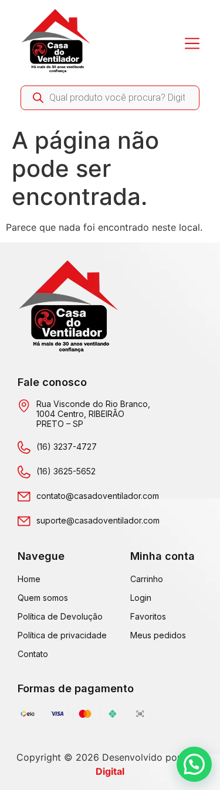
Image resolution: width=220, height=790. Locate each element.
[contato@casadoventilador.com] (24, 496)
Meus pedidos (158, 635)
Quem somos (43, 598)
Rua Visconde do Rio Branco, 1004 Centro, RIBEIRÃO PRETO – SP (93, 414)
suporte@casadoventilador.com (98, 520)
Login (140, 598)
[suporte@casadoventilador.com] (24, 521)
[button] (194, 764)
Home (29, 579)
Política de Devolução (60, 616)
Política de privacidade (62, 635)
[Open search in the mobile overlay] (110, 98)
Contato (33, 654)
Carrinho (146, 579)
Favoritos (148, 616)
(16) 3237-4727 (66, 447)
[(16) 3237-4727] (24, 447)
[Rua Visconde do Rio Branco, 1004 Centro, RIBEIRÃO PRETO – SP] (24, 405)
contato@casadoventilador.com (97, 496)
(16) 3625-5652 (66, 471)
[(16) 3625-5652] (24, 472)
